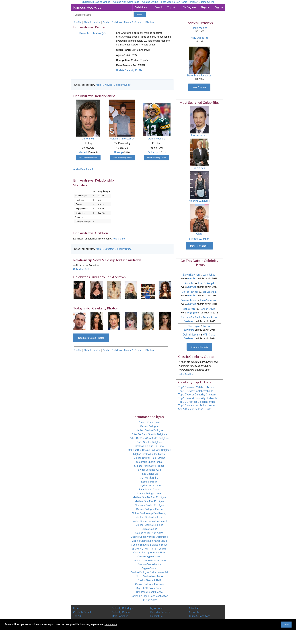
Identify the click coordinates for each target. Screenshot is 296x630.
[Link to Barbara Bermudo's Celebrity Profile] (97, 289)
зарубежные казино (149, 485)
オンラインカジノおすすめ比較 (149, 548)
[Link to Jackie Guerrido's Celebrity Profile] (114, 289)
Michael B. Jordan (199, 238)
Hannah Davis (207, 308)
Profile (78, 22)
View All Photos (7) (92, 33)
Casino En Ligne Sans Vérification (149, 596)
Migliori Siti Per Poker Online (149, 458)
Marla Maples (199, 27)
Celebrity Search (82, 612)
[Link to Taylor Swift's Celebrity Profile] (131, 321)
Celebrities (141, 7)
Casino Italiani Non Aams (149, 533)
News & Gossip (133, 22)
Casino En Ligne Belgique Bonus (149, 544)
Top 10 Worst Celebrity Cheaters (197, 394)
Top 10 (171, 7)
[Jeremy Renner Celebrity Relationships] (199, 119)
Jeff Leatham (209, 291)
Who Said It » (186, 374)
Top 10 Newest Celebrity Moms (196, 387)
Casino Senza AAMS (149, 580)
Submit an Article (82, 269)
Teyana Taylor (189, 300)
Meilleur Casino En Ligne (149, 430)
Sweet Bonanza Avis (149, 469)
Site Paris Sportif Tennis (149, 462)
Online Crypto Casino (149, 556)
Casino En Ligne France (149, 509)
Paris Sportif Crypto (149, 489)
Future (207, 326)
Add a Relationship (83, 169)
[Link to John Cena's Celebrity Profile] (114, 321)
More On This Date (199, 346)
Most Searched (120, 616)
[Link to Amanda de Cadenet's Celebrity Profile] (131, 289)
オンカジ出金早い (149, 477)
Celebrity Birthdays (122, 608)
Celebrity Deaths (121, 612)
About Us (194, 612)
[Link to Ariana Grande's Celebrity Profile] (148, 321)
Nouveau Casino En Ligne (149, 505)
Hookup (118, 152)
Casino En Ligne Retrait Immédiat (149, 572)
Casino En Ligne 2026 (149, 493)
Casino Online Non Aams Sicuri (149, 540)
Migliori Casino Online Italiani (149, 454)
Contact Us (156, 616)
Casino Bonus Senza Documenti (149, 521)
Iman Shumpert (208, 300)
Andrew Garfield (190, 317)
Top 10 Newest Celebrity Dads (195, 391)
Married (83, 152)
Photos (149, 22)
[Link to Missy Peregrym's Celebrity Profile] (165, 321)
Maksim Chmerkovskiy (122, 138)
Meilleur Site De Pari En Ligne (149, 497)
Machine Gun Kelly (199, 200)
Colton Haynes (190, 291)
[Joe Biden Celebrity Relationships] (199, 152)
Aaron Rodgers (156, 138)
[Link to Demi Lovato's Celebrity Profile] (97, 321)
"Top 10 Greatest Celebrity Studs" (114, 249)
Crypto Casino (149, 529)
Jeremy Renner (199, 135)
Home (76, 608)
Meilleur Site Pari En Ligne (149, 501)
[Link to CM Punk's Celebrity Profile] (79, 321)
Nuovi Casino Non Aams (149, 576)
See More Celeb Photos (91, 338)
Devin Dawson (191, 274)
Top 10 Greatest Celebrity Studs (197, 401)
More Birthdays (199, 87)
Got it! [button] (286, 624)
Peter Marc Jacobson (199, 75)
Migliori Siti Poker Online (149, 588)
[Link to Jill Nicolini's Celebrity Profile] (79, 289)
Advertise (194, 608)
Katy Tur (189, 283)
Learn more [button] (111, 624)
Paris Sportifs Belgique (149, 442)
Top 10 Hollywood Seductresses (196, 405)
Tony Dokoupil (205, 283)
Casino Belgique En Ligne (149, 446)
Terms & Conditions (199, 616)
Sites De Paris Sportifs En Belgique (149, 438)
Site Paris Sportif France (149, 592)
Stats (106, 22)
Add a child (119, 238)
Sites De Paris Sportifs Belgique (149, 434)
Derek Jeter (190, 308)
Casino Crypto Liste (149, 422)
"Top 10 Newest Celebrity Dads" (113, 84)
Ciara (199, 233)
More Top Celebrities (199, 245)
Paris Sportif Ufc (149, 473)
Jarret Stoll (88, 138)
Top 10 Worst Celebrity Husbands (197, 398)
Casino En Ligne (149, 426)
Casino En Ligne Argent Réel (149, 552)
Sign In (219, 7)
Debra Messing (191, 334)
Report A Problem (160, 612)
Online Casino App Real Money (149, 513)
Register (205, 7)
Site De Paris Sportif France (149, 465)
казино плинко (149, 481)
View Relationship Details (88, 157)
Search (158, 7)
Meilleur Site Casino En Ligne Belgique (149, 450)
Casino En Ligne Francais (149, 584)
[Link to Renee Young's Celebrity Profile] (148, 289)
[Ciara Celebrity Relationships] (199, 218)
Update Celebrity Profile (129, 70)
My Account (156, 608)
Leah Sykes (209, 274)
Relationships (92, 22)
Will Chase (209, 334)
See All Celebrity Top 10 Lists (194, 409)
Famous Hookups (87, 7)
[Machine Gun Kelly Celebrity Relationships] (199, 185)
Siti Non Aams (149, 600)
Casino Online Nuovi (149, 564)
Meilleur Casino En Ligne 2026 (149, 560)
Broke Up (153, 152)
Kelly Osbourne (199, 37)
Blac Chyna (193, 326)
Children (116, 22)
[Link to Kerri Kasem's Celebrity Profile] (165, 289)
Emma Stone (210, 317)
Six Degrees (189, 7)
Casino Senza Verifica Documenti (149, 536)
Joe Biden (199, 168)
